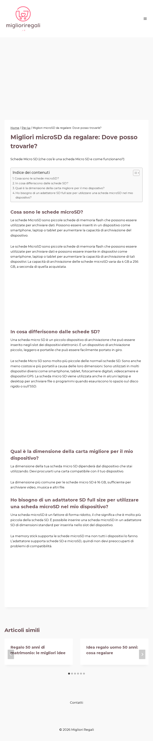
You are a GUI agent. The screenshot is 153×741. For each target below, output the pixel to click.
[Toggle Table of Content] (134, 173)
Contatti (76, 702)
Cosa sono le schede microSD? (37, 178)
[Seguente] (142, 654)
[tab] (69, 674)
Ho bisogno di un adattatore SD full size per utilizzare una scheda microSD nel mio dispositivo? (74, 195)
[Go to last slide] (11, 654)
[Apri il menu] (145, 18)
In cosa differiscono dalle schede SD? (41, 183)
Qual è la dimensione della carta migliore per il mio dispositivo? (59, 188)
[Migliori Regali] (23, 18)
